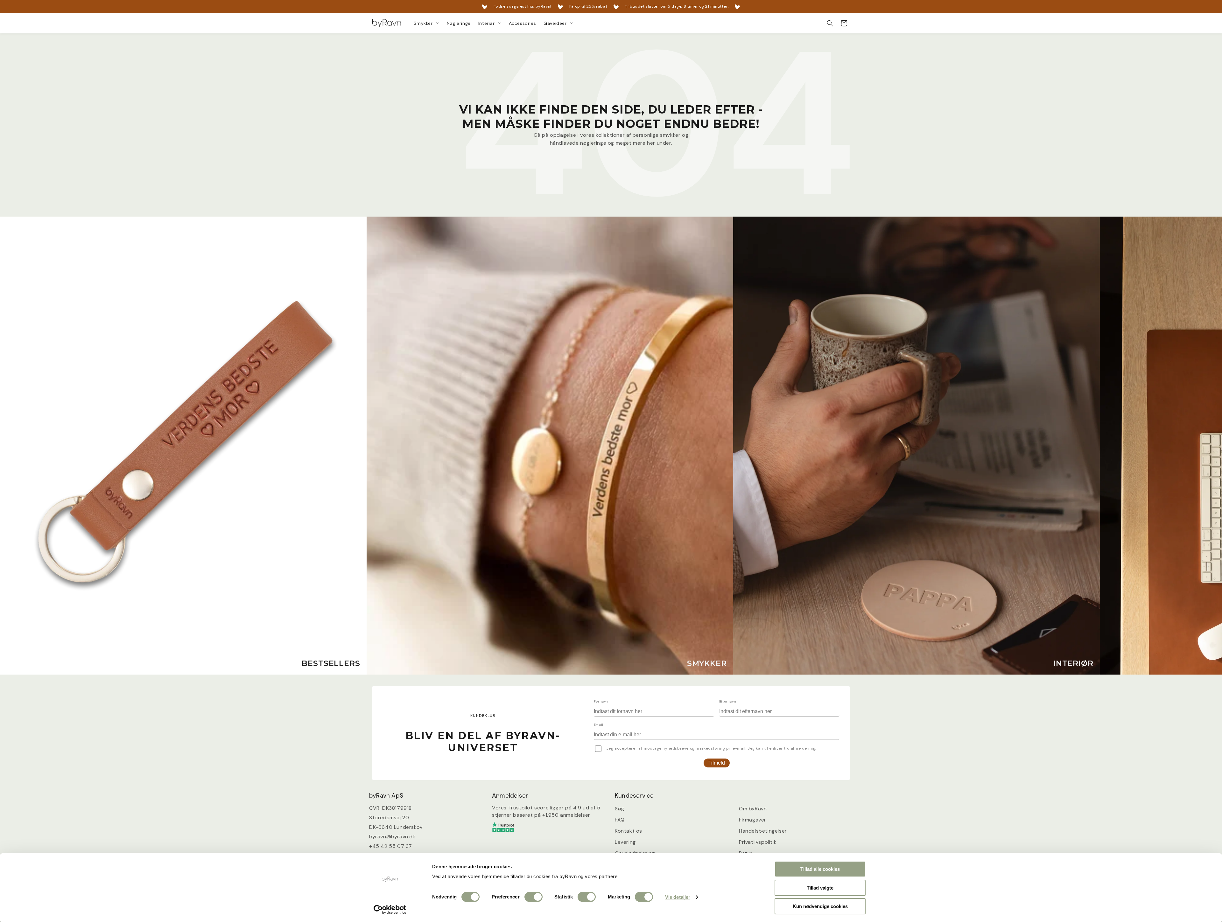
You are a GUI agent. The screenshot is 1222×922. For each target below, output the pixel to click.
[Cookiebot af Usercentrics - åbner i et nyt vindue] (390, 909)
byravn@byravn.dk (392, 837)
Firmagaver (752, 819)
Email (598, 725)
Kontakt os (628, 831)
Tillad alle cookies (820, 869)
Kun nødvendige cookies (820, 906)
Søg (619, 809)
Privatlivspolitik (757, 842)
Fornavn (601, 701)
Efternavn (727, 701)
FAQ (620, 819)
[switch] (533, 897)
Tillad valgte (820, 888)
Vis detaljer (677, 897)
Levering (625, 842)
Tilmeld (716, 763)
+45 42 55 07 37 (390, 846)
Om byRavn (753, 809)
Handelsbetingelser (763, 831)
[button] (426, 23)
